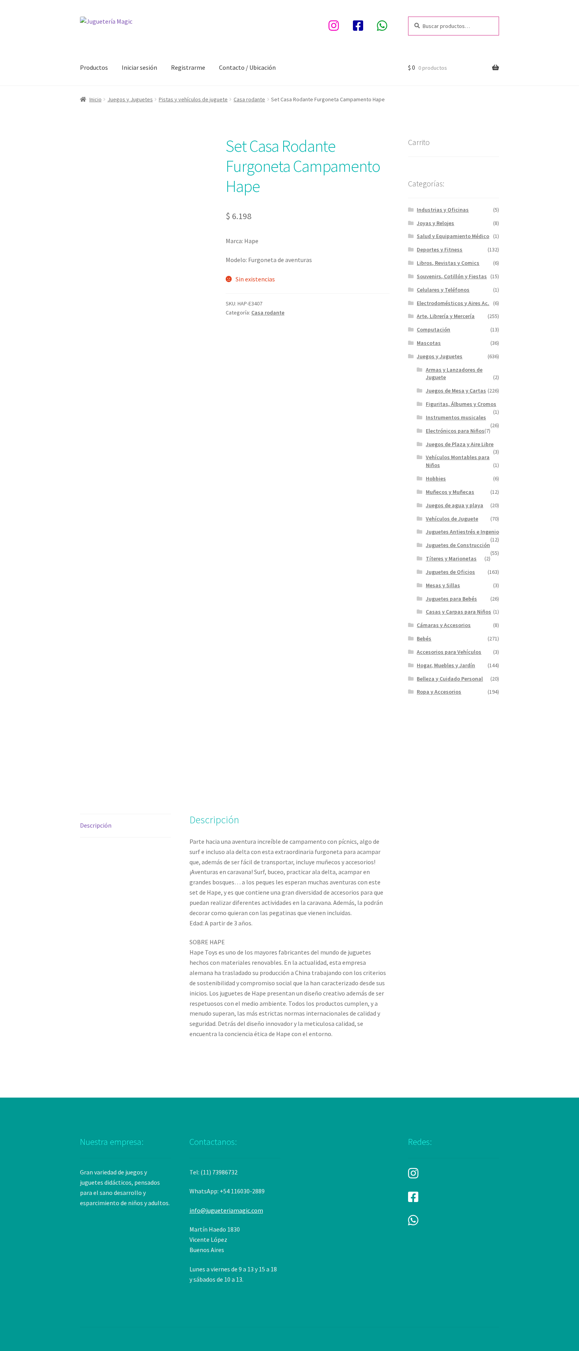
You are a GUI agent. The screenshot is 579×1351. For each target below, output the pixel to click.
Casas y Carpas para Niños (458, 611)
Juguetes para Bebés (451, 598)
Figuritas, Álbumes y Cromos (461, 404)
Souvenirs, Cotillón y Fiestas (452, 276)
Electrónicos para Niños (455, 430)
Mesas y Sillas (443, 585)
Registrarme (188, 67)
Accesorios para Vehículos (449, 651)
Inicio (95, 99)
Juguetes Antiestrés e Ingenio (462, 531)
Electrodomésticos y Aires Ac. (453, 303)
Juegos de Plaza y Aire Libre (460, 444)
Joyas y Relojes (435, 223)
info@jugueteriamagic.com (226, 1210)
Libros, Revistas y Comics (448, 262)
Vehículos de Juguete (452, 518)
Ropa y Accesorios (439, 691)
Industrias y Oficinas (443, 209)
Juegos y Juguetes (130, 99)
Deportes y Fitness (439, 249)
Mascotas (429, 342)
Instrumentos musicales (456, 417)
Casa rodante (249, 99)
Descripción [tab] (95, 825)
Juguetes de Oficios (450, 571)
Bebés (424, 638)
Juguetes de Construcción (458, 545)
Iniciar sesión (139, 67)
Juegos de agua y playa (454, 505)
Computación (433, 329)
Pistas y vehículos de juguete (193, 99)
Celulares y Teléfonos (443, 289)
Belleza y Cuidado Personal (450, 678)
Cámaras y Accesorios (444, 625)
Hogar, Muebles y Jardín (446, 665)
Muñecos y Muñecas (450, 491)
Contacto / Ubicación (247, 67)
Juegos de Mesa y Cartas (456, 390)
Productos (94, 67)
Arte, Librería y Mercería (446, 316)
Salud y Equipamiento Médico (453, 236)
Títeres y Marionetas (451, 558)
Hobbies (436, 478)
